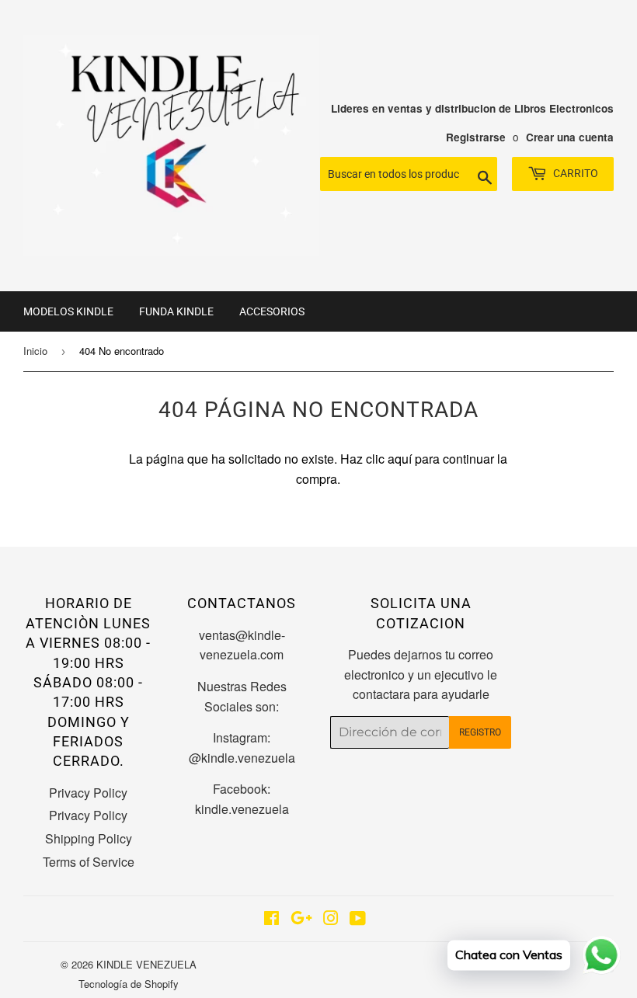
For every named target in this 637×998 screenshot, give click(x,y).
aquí (400, 459)
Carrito (574, 173)
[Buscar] (479, 174)
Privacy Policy (88, 793)
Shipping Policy (88, 838)
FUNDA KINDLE (176, 311)
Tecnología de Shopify (128, 983)
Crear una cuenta (570, 137)
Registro (480, 732)
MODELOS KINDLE (68, 311)
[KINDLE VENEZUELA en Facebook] (271, 919)
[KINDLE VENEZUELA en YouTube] (358, 919)
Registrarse (476, 137)
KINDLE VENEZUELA (146, 964)
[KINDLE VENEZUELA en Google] (301, 919)
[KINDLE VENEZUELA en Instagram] (331, 919)
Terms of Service (88, 862)
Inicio (35, 350)
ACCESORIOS (272, 311)
